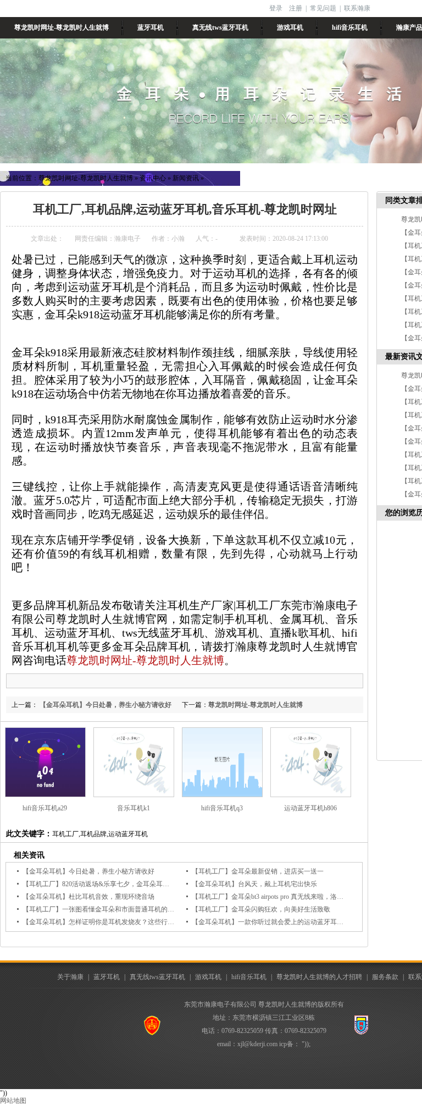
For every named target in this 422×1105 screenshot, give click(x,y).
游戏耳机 (290, 27)
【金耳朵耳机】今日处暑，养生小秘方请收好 (104, 705)
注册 (295, 8)
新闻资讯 (186, 178)
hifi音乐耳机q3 (222, 808)
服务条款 (385, 977)
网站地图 (13, 1100)
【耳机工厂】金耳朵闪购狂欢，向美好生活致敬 (261, 909)
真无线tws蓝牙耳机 (220, 27)
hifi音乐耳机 (350, 27)
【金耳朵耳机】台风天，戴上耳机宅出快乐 (254, 884)
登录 (275, 8)
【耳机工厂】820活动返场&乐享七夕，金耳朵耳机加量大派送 (112, 884)
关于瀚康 (70, 977)
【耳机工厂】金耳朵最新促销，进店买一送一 (258, 871)
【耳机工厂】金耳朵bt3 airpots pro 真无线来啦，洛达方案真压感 (284, 896)
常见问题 (323, 8)
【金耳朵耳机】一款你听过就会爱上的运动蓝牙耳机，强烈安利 (284, 922)
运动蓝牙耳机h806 (310, 808)
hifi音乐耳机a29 (45, 808)
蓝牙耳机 (150, 27)
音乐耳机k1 (133, 808)
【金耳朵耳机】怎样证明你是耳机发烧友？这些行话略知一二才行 (118, 922)
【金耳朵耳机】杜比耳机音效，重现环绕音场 (88, 896)
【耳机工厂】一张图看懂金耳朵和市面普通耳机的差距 (102, 909)
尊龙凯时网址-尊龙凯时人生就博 (61, 27)
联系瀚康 (357, 8)
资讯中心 (153, 178)
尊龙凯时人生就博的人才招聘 (319, 977)
